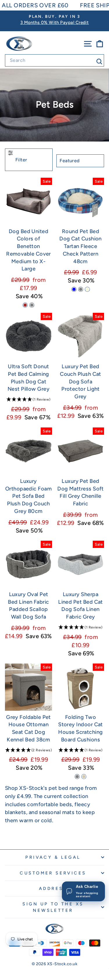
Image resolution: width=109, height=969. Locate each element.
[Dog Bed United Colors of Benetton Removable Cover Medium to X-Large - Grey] (32, 305)
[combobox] (54, 60)
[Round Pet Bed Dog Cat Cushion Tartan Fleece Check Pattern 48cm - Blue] (74, 289)
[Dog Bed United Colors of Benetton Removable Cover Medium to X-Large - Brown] (25, 305)
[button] (28, 400)
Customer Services (53, 873)
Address (53, 888)
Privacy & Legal (53, 857)
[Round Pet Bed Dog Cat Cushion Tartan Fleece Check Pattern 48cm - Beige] (87, 289)
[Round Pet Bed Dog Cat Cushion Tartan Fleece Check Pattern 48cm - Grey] (80, 289)
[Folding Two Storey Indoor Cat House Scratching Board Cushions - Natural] (84, 776)
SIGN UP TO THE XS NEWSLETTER (52, 907)
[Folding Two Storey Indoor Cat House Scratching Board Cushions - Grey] (77, 776)
